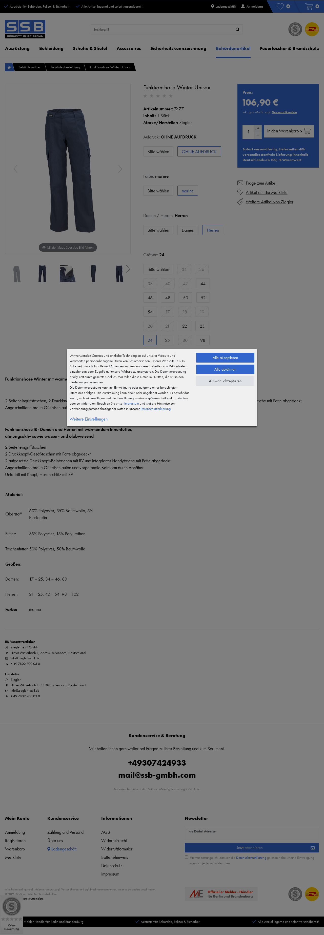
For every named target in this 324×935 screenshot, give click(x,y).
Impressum (131, 403)
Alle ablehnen (225, 369)
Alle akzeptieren (225, 357)
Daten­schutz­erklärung (155, 408)
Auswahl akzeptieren (225, 381)
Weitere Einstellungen (89, 419)
